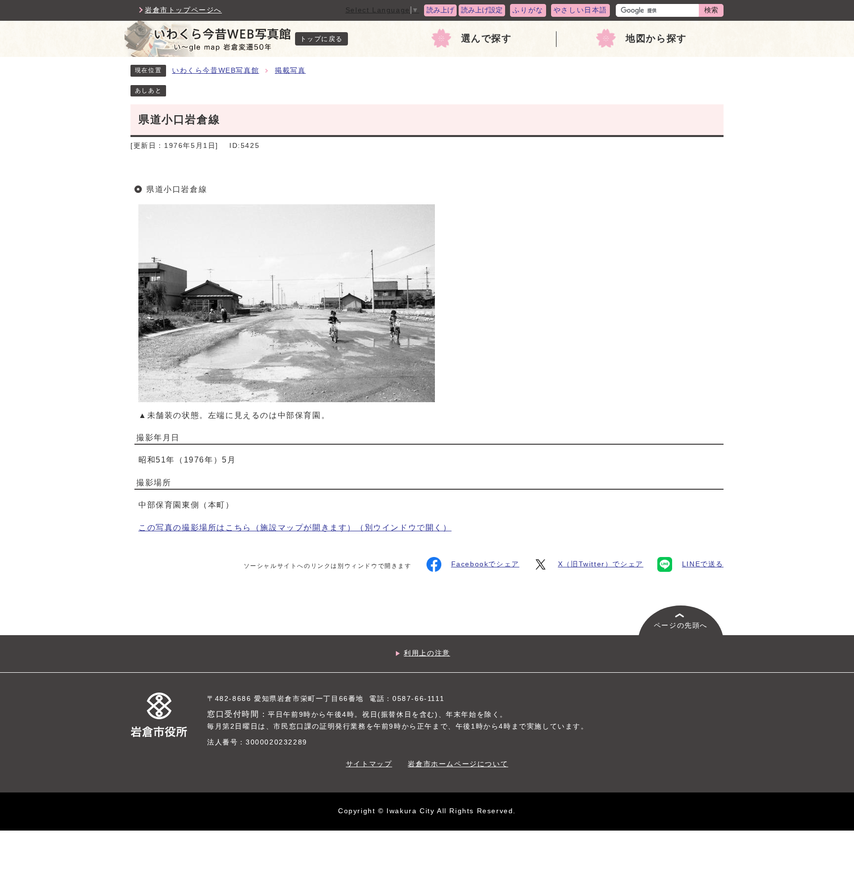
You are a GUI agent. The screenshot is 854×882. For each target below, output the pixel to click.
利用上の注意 (427, 653)
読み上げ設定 (482, 10)
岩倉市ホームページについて (458, 764)
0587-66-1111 (418, 698)
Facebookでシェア (485, 564)
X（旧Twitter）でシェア (600, 564)
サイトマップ (369, 764)
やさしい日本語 (580, 10)
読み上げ (440, 10)
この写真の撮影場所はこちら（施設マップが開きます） (295, 527)
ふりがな (527, 10)
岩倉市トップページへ (183, 10)
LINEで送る (703, 564)
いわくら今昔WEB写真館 (215, 70)
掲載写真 (290, 70)
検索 (711, 10)
